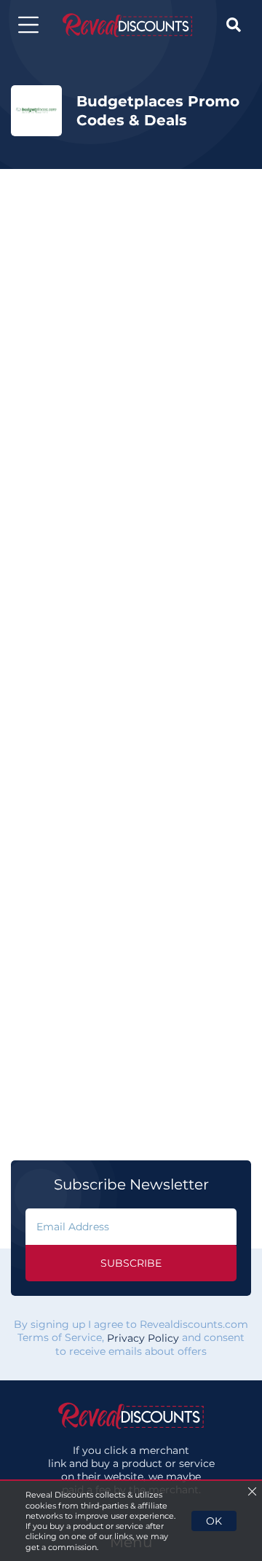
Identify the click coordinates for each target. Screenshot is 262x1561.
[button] (28, 24)
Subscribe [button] (131, 1263)
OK (214, 1520)
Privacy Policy (143, 1338)
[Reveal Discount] (127, 25)
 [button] (233, 24)
